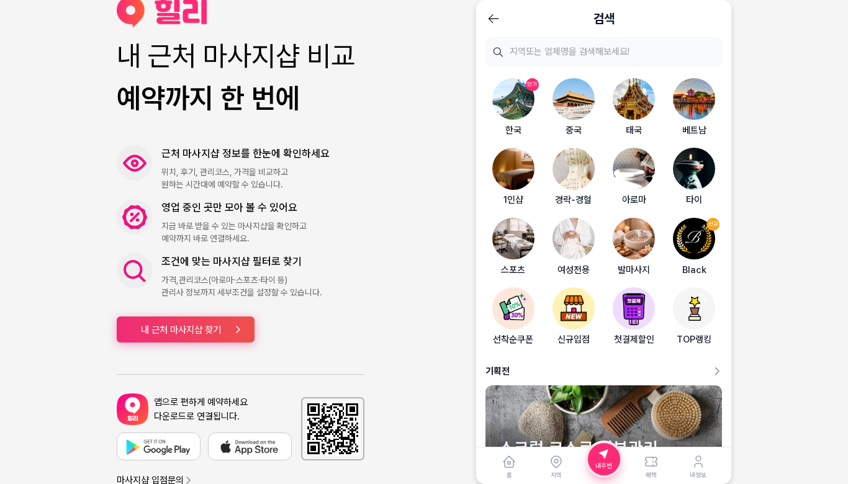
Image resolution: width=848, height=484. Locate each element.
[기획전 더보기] (717, 371)
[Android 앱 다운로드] (159, 446)
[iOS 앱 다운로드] (250, 446)
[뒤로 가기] (493, 18)
